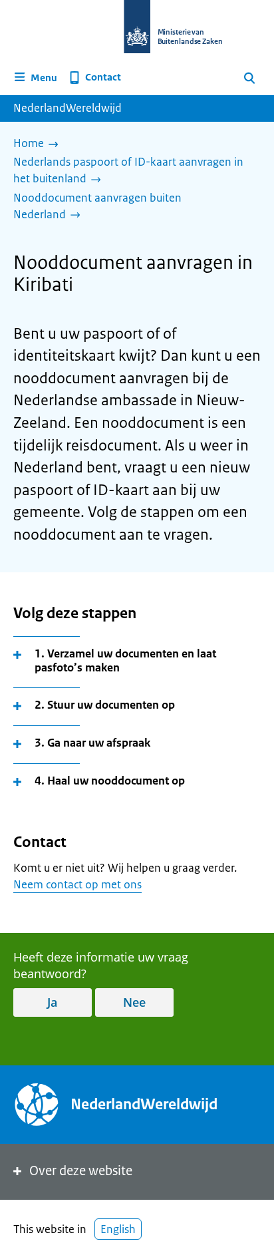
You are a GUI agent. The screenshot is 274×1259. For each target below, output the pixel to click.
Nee (134, 1002)
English (118, 1229)
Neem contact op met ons (77, 884)
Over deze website (80, 1171)
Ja (52, 1002)
